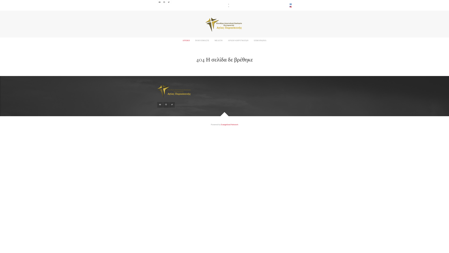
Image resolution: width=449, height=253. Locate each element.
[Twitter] (168, 2)
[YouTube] (159, 2)
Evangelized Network (229, 124)
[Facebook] (164, 2)
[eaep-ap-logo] (224, 25)
